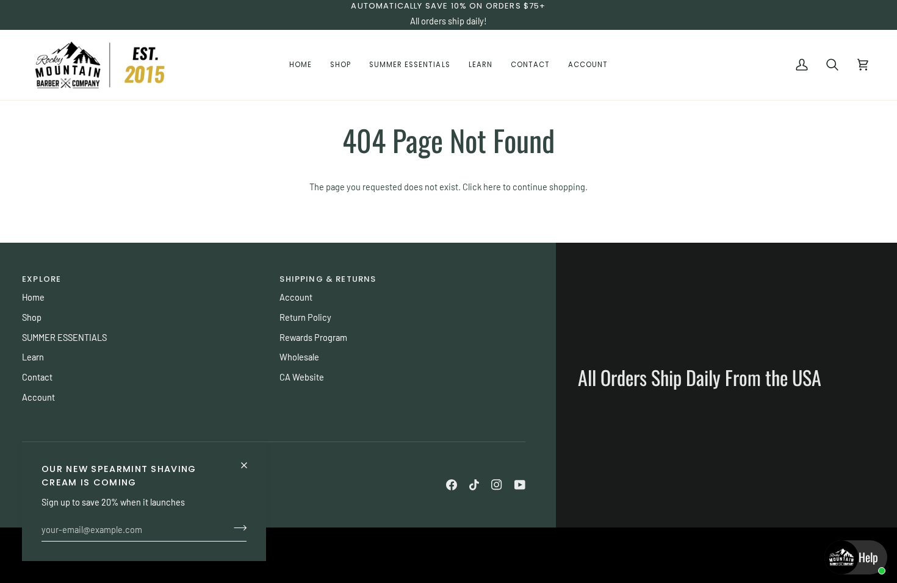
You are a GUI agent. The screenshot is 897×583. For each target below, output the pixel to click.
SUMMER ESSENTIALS (64, 337)
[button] (340, 64)
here (492, 186)
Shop (31, 317)
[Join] (236, 527)
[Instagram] (496, 484)
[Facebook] (451, 484)
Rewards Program (313, 337)
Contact (37, 376)
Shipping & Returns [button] (327, 279)
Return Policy (305, 317)
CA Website (301, 376)
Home (33, 297)
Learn (33, 356)
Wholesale (299, 356)
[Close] (249, 460)
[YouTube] (519, 484)
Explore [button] (41, 279)
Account (38, 397)
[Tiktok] (474, 484)
